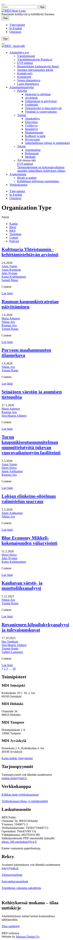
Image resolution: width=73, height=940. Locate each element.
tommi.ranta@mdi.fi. (14, 778)
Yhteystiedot (17, 24)
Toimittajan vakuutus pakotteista (21, 888)
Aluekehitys (32, 118)
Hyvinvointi (32, 139)
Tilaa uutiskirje (11, 926)
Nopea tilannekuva (28, 80)
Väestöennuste (26, 56)
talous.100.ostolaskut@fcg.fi (19, 841)
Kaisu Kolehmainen (14, 276)
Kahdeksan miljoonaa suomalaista (38, 181)
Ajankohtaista (17, 174)
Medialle (30, 156)
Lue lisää (7, 293)
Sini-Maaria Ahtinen (14, 415)
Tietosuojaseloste (12, 874)
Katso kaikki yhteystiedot (17, 758)
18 (14, 668)
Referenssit (32, 153)
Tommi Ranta (10, 328)
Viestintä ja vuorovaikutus (41, 111)
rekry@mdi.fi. (10, 868)
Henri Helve (9, 467)
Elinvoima (31, 122)
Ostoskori (15, 31)
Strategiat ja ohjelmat (38, 94)
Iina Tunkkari (10, 641)
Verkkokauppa (18, 184)
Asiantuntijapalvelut (21, 87)
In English (15, 28)
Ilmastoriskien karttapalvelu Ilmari (38, 66)
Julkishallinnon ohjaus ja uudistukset (47, 143)
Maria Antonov (11, 318)
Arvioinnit (31, 97)
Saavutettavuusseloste (15, 881)
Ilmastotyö (31, 129)
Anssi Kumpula (11, 269)
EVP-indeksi (25, 63)
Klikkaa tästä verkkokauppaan (20, 794)
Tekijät (21, 146)
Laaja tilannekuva (28, 83)
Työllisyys (31, 125)
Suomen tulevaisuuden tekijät (35, 70)
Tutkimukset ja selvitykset (41, 101)
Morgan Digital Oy (27, 936)
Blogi (12, 227)
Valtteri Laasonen (12, 652)
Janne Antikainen (12, 471)
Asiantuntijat (32, 150)
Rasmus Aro (9, 325)
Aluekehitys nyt (19, 52)
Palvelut (22, 90)
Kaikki (13, 223)
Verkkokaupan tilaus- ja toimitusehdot (25, 801)
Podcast (14, 241)
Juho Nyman (9, 273)
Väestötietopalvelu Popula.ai (34, 59)
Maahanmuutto (34, 132)
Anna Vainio (9, 266)
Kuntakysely (25, 73)
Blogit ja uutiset (26, 177)
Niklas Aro (8, 322)
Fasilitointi (32, 104)
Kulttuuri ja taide (35, 136)
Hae (6, 18)
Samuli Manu (10, 280)
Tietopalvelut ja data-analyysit (43, 108)
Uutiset (13, 237)
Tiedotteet (15, 234)
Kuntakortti (24, 76)
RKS (12, 230)
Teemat (21, 115)
